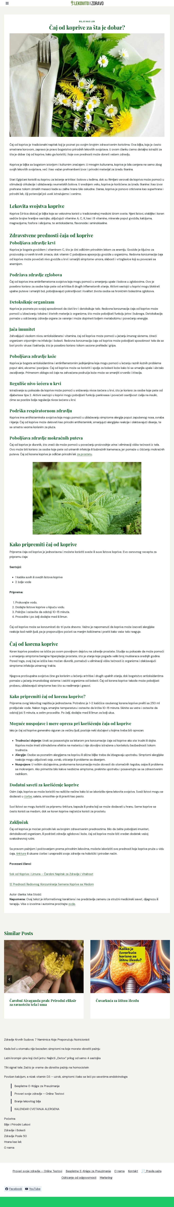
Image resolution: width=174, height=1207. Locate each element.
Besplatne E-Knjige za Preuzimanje (37, 1086)
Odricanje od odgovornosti (79, 1177)
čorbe (28, 796)
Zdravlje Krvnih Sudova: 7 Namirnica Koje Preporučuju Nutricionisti (46, 1039)
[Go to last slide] (9, 979)
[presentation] (44, 966)
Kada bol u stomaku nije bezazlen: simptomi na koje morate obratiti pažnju (52, 1049)
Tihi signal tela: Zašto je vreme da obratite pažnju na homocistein (46, 1067)
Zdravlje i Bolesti (14, 1130)
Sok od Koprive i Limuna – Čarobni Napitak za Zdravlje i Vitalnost (51, 874)
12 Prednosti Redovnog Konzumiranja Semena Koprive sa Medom (52, 884)
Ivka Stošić (34, 894)
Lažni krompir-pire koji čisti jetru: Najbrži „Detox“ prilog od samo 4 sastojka (52, 1058)
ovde (71, 904)
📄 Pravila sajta (151, 1171)
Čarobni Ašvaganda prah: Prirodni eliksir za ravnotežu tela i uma (43, 1002)
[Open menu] (7, 3)
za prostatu (84, 454)
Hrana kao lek (13, 1142)
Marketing (106, 1177)
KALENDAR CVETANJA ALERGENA (36, 1109)
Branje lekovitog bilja (27, 1101)
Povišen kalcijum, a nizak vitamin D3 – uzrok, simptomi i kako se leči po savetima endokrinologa (65, 1077)
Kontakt (133, 1171)
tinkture (21, 853)
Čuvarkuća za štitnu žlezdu (117, 1000)
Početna (9, 1119)
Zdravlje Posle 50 (15, 1136)
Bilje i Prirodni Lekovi (17, 1124)
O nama (9, 1147)
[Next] (164, 979)
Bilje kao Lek (87, 21)
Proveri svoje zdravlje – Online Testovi (39, 1094)
